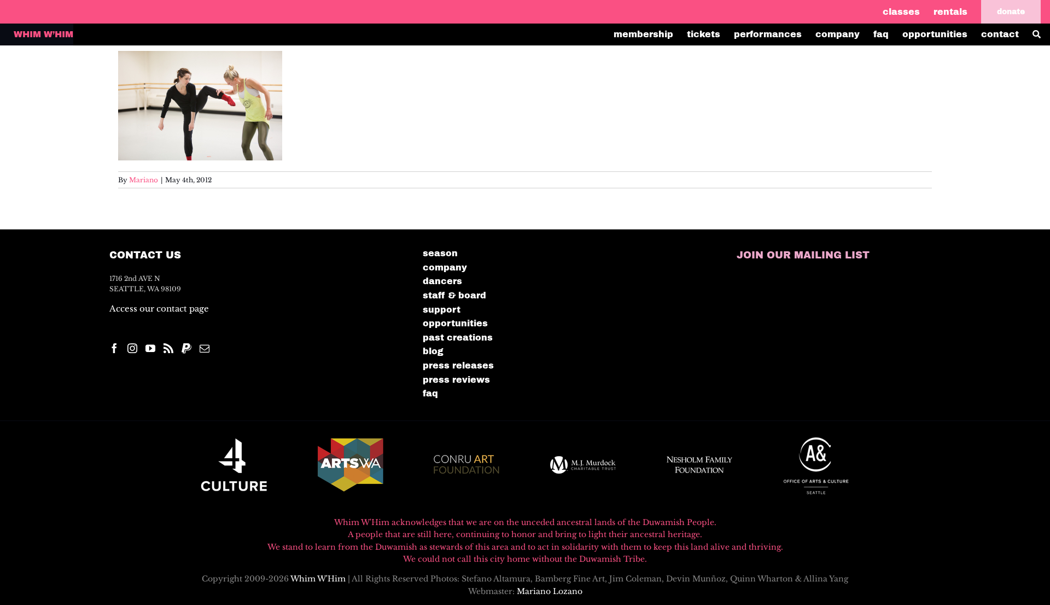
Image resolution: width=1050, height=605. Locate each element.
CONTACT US (145, 255)
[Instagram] (132, 348)
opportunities (455, 323)
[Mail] (204, 348)
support (441, 309)
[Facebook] (114, 348)
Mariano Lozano (549, 591)
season (440, 253)
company (445, 267)
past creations (458, 337)
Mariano (143, 180)
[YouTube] (150, 348)
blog (433, 351)
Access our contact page (159, 308)
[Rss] (168, 348)
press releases (458, 365)
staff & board (454, 295)
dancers (442, 281)
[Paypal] (186, 348)
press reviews (456, 379)
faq (430, 393)
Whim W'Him (318, 579)
